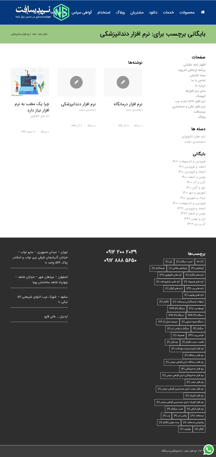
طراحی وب (196, 335)
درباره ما (200, 85)
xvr (200, 262)
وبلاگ (201, 117)
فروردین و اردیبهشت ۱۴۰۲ (189, 161)
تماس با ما (198, 80)
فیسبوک (178, 335)
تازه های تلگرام (195, 275)
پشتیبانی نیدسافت (193, 422)
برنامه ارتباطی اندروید (191, 70)
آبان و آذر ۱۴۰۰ (196, 182)
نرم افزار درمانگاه (128, 104)
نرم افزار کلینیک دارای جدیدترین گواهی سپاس (180, 402)
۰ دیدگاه (45, 132)
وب (166, 416)
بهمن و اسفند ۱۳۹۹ (193, 213)
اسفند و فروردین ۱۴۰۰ (191, 171)
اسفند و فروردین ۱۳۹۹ (191, 208)
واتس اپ (180, 416)
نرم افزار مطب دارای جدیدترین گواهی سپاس (181, 389)
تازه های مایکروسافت (168, 282)
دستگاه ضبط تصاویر (193, 322)
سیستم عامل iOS (168, 322)
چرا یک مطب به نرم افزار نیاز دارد (32, 107)
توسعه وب (196, 308)
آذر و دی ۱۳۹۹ (196, 224)
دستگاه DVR (177, 308)
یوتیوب (185, 429)
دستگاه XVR (176, 315)
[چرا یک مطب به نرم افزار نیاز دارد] (30, 82)
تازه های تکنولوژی (40, 116)
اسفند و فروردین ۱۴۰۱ (192, 166)
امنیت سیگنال (184, 262)
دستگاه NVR (196, 315)
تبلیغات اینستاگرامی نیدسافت (188, 302)
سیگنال (198, 328)
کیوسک (200, 96)
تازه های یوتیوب (194, 295)
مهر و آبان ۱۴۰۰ (195, 187)
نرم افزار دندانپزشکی (78, 104)
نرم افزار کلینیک (194, 396)
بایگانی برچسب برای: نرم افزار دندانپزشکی (152, 34)
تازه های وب (195, 288)
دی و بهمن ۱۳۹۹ (194, 218)
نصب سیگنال (175, 409)
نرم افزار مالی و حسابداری (188, 106)
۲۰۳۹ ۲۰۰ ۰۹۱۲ (121, 252)
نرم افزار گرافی (195, 409)
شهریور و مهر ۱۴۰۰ (194, 192)
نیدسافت (199, 111)
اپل (168, 262)
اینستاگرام (158, 268)
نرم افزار (172, 342)
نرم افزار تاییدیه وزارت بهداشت (187, 348)
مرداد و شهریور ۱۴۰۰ (192, 197)
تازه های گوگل (173, 288)
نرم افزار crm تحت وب (190, 101)
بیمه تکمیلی (197, 75)
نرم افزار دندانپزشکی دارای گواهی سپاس (183, 375)
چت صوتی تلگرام (169, 422)
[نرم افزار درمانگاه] (123, 82)
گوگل (199, 429)
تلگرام (164, 302)
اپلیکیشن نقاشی (178, 268)
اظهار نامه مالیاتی (194, 64)
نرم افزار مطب (195, 382)
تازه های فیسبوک (194, 282)
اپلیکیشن (197, 268)
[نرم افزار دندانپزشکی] (76, 82)
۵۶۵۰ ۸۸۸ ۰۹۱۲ (120, 260)
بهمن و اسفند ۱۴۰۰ (193, 177)
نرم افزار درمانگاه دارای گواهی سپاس (185, 362)
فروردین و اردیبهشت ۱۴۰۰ (189, 203)
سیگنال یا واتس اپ (178, 328)
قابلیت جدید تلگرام (193, 342)
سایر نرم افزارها (195, 90)
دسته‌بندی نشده (87, 110)
